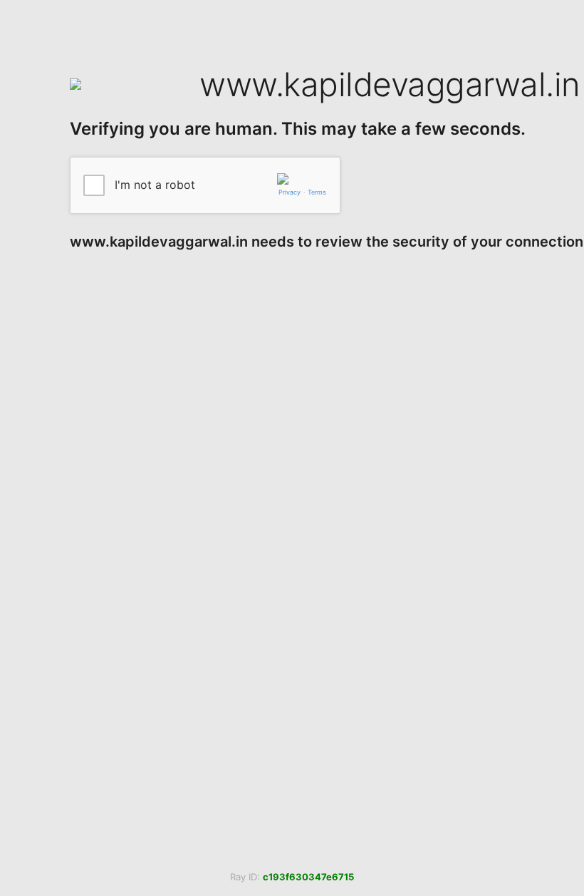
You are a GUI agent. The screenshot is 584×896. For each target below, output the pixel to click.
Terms (317, 192)
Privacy (289, 192)
